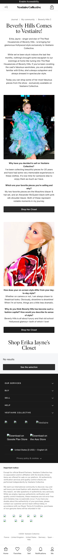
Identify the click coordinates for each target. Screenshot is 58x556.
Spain (50, 537)
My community (28, 19)
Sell (7, 398)
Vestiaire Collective (18, 412)
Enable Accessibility (29, 1)
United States (31, 537)
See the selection (29, 367)
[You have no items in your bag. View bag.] (52, 7)
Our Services (13, 383)
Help (7, 405)
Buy (7, 390)
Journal (14, 19)
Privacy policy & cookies (28, 458)
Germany (42, 537)
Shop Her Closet (29, 209)
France (6, 537)
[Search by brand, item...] (6, 7)
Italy (29, 539)
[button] (52, 7)
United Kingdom (17, 537)
